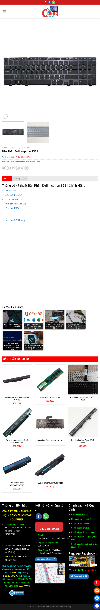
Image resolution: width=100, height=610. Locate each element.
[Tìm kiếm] (46, 2)
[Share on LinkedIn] (26, 168)
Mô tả (7, 178)
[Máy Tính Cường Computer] (83, 561)
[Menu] (4, 11)
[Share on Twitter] (13, 168)
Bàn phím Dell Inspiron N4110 (50, 440)
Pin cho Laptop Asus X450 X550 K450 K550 (17, 441)
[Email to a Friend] (17, 168)
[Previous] (7, 71)
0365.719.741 (11, 560)
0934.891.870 (20, 556)
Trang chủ (6, 148)
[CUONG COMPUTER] (50, 11)
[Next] (92, 71)
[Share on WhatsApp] (4, 168)
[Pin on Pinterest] (22, 168)
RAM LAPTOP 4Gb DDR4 (50, 397)
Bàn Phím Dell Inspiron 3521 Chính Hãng (23, 162)
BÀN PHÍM (27, 148)
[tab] (7, 179)
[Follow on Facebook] (49, 2)
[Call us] (53, 2)
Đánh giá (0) (20, 178)
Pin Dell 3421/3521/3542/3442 (50, 483)
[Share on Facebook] (9, 168)
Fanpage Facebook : (83, 553)
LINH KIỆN (17, 148)
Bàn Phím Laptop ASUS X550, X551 (82, 398)
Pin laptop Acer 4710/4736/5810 (17, 484)
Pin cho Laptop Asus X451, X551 (82, 441)
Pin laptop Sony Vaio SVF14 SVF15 (17, 398)
